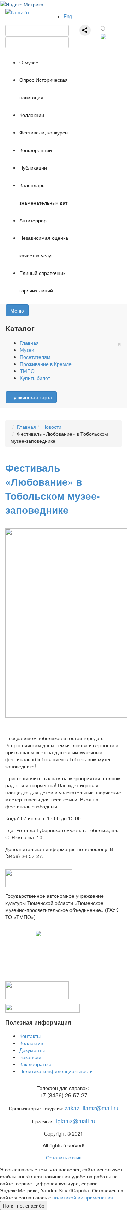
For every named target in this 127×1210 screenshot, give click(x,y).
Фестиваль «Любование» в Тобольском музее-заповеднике (52, 488)
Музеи (27, 349)
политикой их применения (82, 1197)
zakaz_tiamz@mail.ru (92, 1108)
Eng (68, 16)
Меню (17, 310)
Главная (29, 342)
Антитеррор (33, 220)
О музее (28, 62)
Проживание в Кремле (46, 363)
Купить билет (35, 377)
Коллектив (31, 1042)
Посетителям (35, 356)
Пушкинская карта (31, 397)
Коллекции (31, 114)
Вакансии (30, 1056)
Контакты (30, 1035)
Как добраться (36, 1063)
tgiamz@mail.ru (75, 1121)
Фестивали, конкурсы (43, 132)
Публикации (33, 167)
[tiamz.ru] (17, 11)
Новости (51, 426)
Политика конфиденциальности (56, 1070)
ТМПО (27, 370)
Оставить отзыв (63, 1157)
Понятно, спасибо (23, 1205)
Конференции (35, 149)
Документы (32, 1049)
